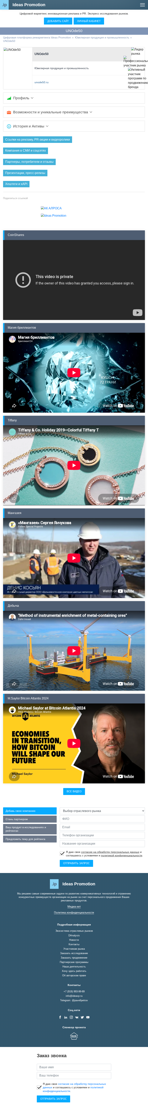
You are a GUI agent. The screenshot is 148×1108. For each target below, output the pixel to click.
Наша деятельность (74, 966)
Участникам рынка (74, 948)
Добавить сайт (58, 21)
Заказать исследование (74, 953)
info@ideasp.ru (74, 995)
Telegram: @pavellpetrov (74, 1000)
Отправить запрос (76, 863)
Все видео (74, 791)
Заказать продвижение (74, 957)
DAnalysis (74, 935)
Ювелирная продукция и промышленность (61, 68)
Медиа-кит (74, 906)
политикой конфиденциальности (121, 855)
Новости (74, 939)
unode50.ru (41, 82)
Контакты (74, 944)
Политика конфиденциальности (74, 912)
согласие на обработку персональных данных (110, 851)
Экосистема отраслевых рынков (74, 930)
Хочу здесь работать (74, 971)
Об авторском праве (74, 975)
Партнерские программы (74, 962)
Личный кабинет (89, 21)
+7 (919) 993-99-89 (74, 991)
